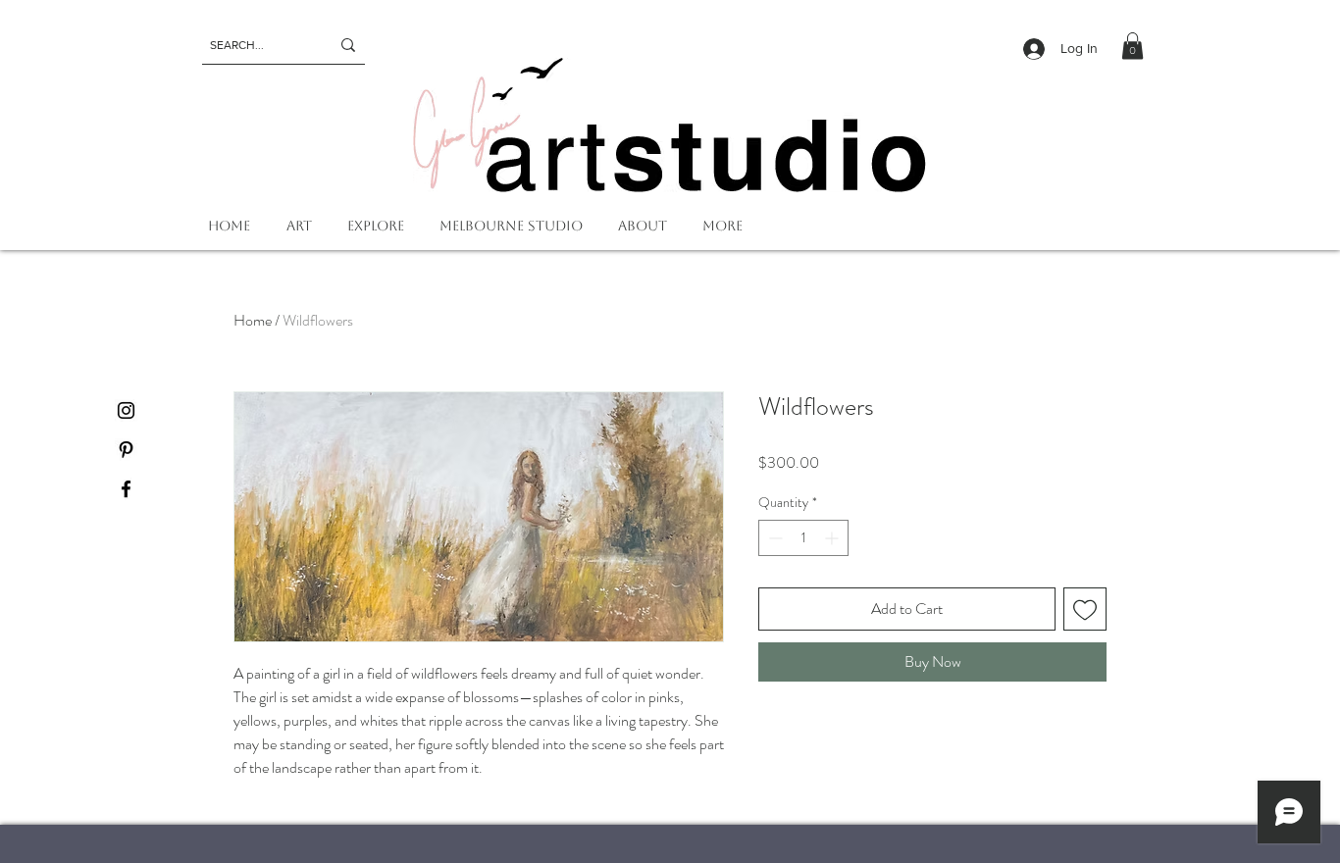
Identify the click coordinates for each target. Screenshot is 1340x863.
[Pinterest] (126, 449)
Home (252, 320)
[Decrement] (773, 538)
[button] (1132, 45)
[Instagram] (126, 410)
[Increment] (833, 538)
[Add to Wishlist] (1085, 609)
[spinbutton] (803, 538)
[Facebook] (126, 489)
